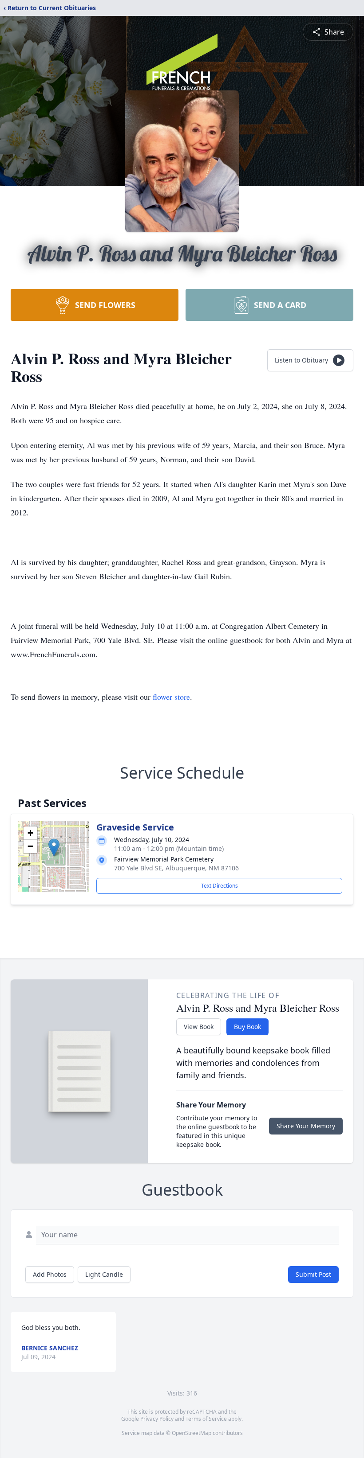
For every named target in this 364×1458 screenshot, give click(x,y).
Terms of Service (206, 1419)
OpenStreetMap (191, 1433)
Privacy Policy (157, 1419)
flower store (171, 696)
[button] (53, 847)
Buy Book (247, 1026)
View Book (199, 1026)
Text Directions (219, 885)
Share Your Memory (306, 1126)
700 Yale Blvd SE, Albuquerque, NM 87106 (176, 868)
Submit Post (313, 1274)
